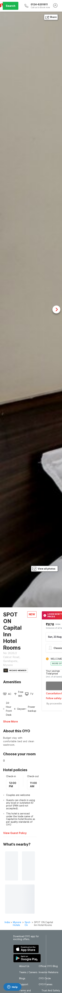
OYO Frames (45, 984)
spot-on (28, 923)
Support (23, 984)
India (7, 922)
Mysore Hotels (17, 923)
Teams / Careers (28, 972)
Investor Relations (48, 972)
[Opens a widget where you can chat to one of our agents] (12, 987)
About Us (24, 966)
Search (10, 5)
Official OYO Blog (48, 966)
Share (53, 17)
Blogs (22, 978)
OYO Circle (45, 978)
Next (56, 309)
